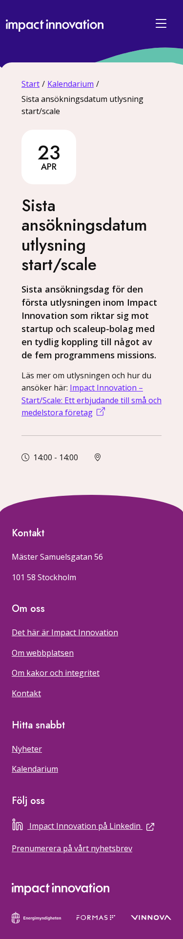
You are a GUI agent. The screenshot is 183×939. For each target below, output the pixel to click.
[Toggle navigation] (162, 23)
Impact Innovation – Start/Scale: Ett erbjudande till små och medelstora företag (91, 400)
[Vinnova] (151, 916)
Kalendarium (70, 83)
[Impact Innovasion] (60, 888)
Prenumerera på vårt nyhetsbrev (72, 848)
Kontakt (26, 693)
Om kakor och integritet (56, 672)
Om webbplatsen (43, 652)
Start (30, 83)
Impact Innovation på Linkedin (100, 825)
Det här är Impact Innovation (65, 632)
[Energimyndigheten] (36, 916)
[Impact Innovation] (54, 23)
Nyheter (27, 748)
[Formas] (96, 916)
